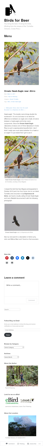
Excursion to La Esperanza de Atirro (14, 110)
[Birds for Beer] (10, 16)
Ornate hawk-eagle (16, 101)
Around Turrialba (14, 99)
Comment (31, 300)
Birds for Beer (16, 20)
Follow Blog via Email (12, 321)
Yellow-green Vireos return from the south (16, 108)
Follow (8, 335)
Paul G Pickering (12, 96)
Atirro (9, 101)
